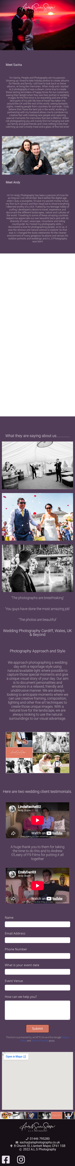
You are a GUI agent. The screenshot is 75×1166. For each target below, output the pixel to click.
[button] (37, 21)
